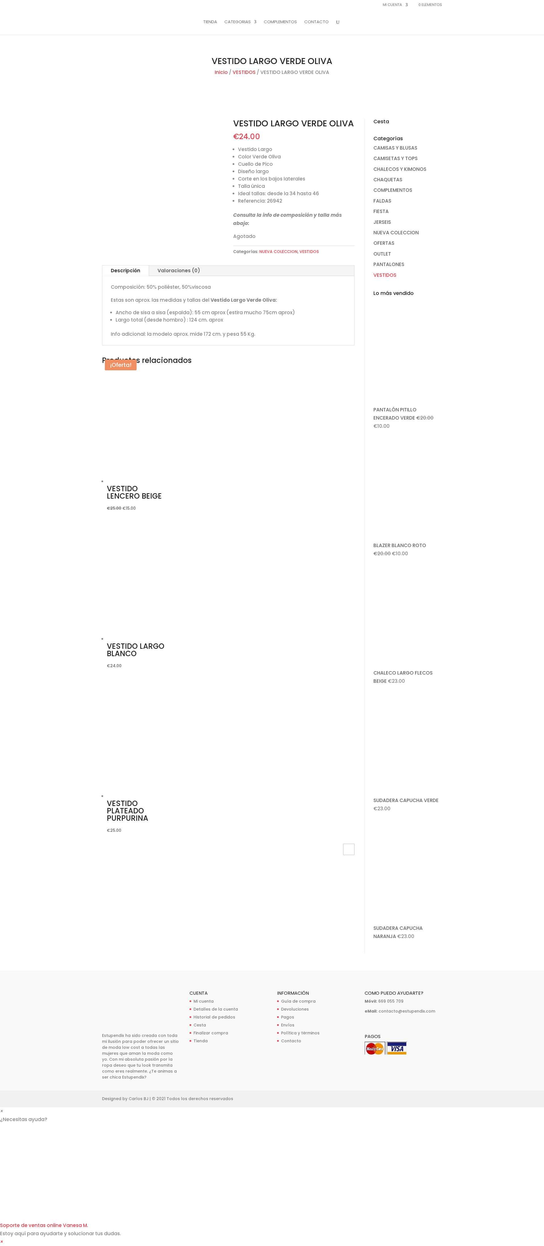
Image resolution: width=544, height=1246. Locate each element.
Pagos (287, 1017)
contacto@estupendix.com (407, 1011)
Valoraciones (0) (179, 270)
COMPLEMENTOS (280, 22)
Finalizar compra (211, 1033)
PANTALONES (388, 264)
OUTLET (382, 253)
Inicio (221, 72)
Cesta (200, 1025)
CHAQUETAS (387, 179)
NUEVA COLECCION (278, 251)
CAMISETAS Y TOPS (395, 158)
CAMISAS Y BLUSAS (395, 147)
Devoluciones (295, 1009)
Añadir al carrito (348, 849)
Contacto (291, 1041)
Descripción (125, 270)
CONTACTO (316, 22)
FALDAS (382, 200)
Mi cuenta (204, 1001)
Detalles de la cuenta (216, 1009)
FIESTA (381, 211)
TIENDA (210, 22)
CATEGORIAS (237, 22)
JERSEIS (382, 222)
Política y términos (300, 1033)
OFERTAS (383, 243)
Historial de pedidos (214, 1017)
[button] (272, 1182)
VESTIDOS (244, 72)
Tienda (201, 1041)
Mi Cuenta (392, 5)
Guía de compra (298, 1001)
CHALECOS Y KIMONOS (399, 169)
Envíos (287, 1025)
